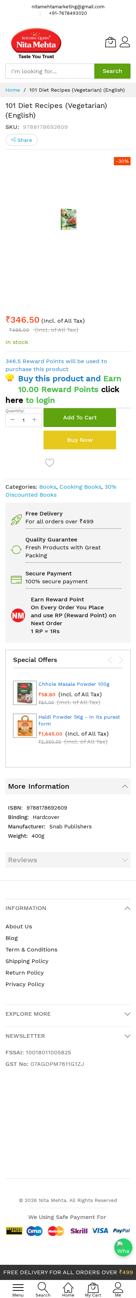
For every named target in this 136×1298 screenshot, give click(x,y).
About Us (18, 926)
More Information (38, 786)
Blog (11, 938)
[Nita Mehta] (36, 42)
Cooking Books (80, 486)
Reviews (22, 859)
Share (24, 140)
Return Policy (24, 972)
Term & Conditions (31, 949)
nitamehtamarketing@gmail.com (68, 6)
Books (47, 486)
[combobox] (49, 71)
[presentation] (110, 660)
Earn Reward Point (57, 599)
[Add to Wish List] (50, 462)
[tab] (68, 786)
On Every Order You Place (67, 607)
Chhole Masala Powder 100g (74, 684)
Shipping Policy (27, 961)
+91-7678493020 (68, 13)
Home (12, 90)
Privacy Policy (25, 984)
